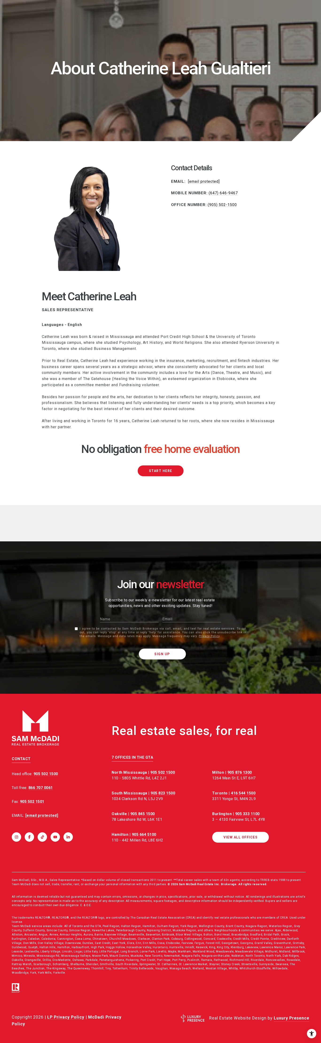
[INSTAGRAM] (16, 837)
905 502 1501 (32, 801)
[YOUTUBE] (55, 837)
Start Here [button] (160, 471)
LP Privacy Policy (65, 1017)
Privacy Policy (209, 636)
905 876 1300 (239, 772)
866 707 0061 (40, 787)
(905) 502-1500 (222, 204)
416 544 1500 (243, 793)
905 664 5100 (144, 834)
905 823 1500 (163, 793)
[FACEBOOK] (29, 837)
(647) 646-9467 (223, 193)
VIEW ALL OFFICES (240, 837)
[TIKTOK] (42, 837)
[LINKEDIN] (68, 837)
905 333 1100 (247, 814)
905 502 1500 (162, 772)
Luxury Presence (291, 1017)
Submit (162, 654)
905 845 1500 (142, 814)
